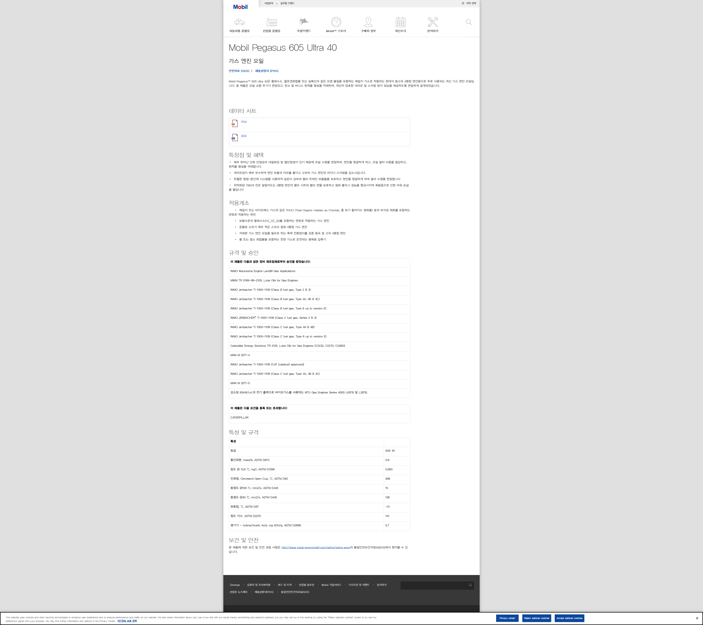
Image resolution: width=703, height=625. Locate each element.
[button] (239, 25)
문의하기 (381, 585)
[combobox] (437, 585)
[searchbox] (434, 585)
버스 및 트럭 (285, 585)
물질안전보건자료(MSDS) (295, 592)
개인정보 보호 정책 (127, 621)
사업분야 (268, 3)
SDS (243, 135)
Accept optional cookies (569, 618)
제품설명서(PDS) (264, 592)
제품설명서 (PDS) (266, 71)
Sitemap (235, 585)
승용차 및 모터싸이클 (258, 585)
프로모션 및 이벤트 (359, 585)
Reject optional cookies (536, 618)
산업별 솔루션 (306, 585)
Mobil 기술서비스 (331, 585)
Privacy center (507, 618)
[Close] (697, 618)
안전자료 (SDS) (239, 71)
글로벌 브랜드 (287, 3)
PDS (244, 121)
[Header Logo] (241, 4)
